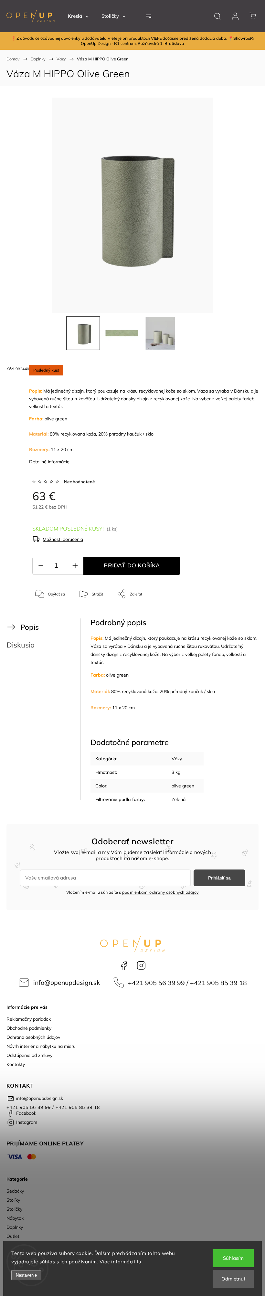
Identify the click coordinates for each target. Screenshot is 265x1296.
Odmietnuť (233, 1279)
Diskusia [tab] (20, 644)
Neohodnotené (79, 481)
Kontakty (15, 1064)
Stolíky (13, 1200)
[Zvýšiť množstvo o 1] (75, 565)
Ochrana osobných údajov (33, 1037)
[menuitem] (78, 16)
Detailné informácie (49, 462)
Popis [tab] (29, 627)
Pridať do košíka (132, 565)
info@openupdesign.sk (66, 982)
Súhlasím (233, 1258)
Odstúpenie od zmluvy (29, 1055)
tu (139, 1262)
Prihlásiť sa (219, 877)
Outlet (12, 1236)
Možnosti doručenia (63, 539)
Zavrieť (240, 615)
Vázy (177, 759)
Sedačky (15, 1191)
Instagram (141, 965)
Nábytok (15, 1218)
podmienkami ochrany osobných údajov (160, 892)
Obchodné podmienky (28, 1028)
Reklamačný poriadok (28, 1019)
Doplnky (14, 1227)
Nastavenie (26, 1275)
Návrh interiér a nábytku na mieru (41, 1046)
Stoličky (14, 1209)
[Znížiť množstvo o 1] (41, 565)
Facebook (124, 965)
